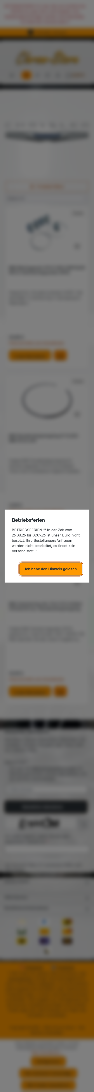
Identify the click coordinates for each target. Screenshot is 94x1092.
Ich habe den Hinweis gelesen (51, 569)
